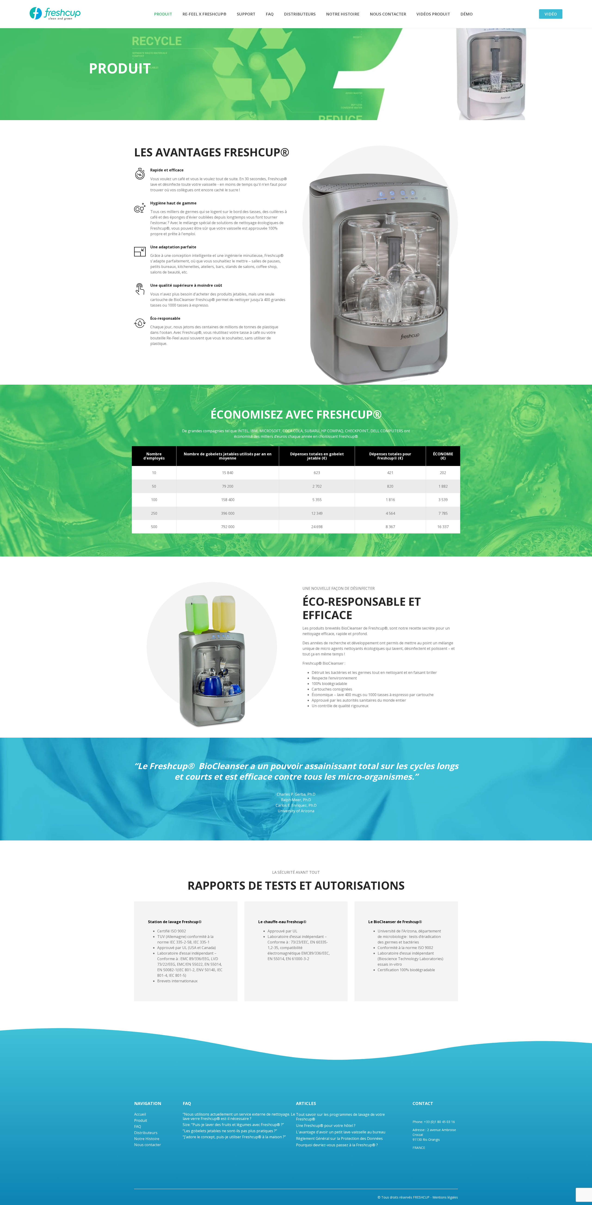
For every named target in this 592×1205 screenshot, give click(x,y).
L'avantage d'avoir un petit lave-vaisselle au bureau (340, 1132)
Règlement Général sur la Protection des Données (339, 1138)
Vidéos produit (433, 14)
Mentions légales (445, 1197)
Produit (163, 14)
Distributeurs (300, 14)
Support (246, 14)
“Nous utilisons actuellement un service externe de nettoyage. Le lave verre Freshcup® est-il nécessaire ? (239, 1116)
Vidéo (551, 14)
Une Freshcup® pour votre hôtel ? (325, 1125)
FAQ (270, 14)
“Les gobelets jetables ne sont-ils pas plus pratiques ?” (230, 1130)
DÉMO (466, 14)
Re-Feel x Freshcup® (204, 14)
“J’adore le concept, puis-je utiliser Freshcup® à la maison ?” (234, 1136)
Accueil (140, 1114)
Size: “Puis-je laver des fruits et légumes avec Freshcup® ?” (233, 1124)
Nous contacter (388, 14)
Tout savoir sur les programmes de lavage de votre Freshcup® (340, 1117)
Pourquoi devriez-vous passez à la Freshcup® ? (337, 1144)
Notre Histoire (342, 14)
